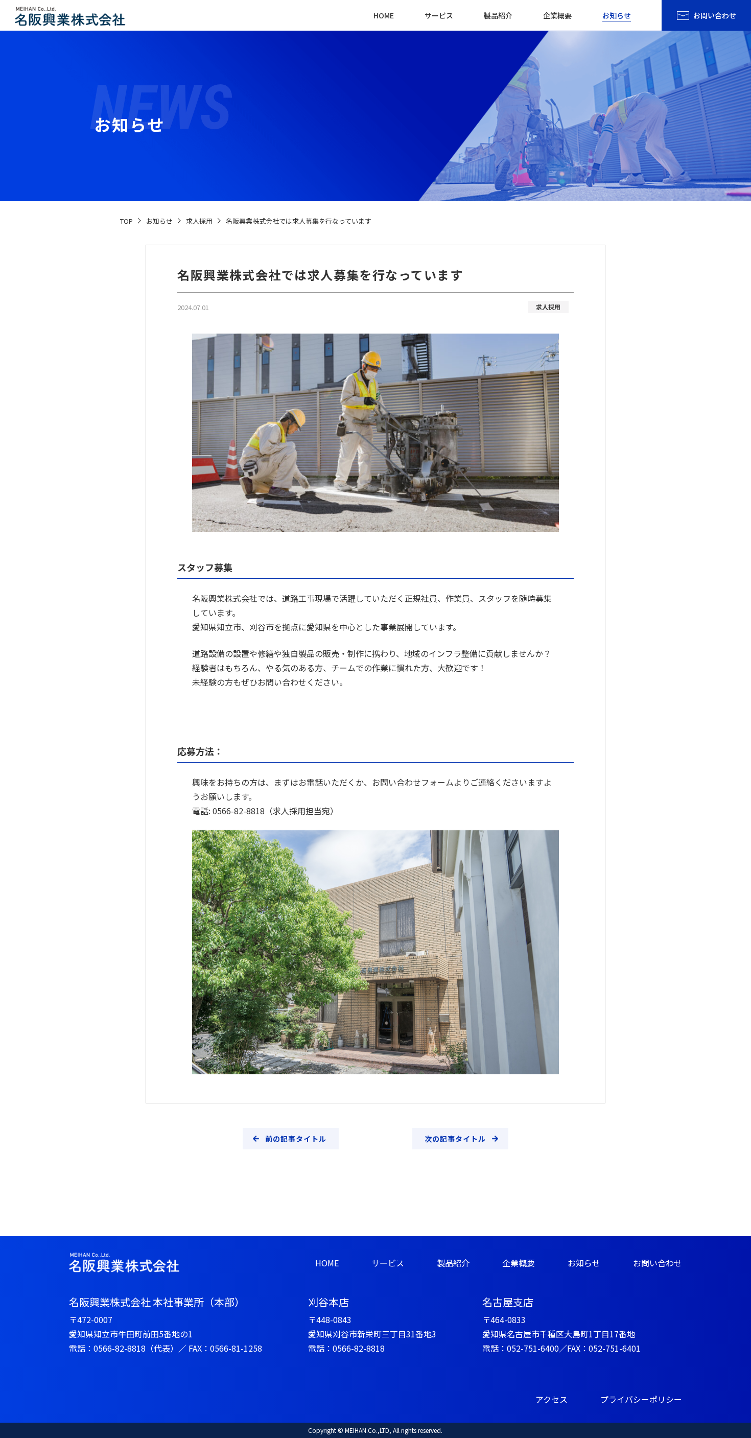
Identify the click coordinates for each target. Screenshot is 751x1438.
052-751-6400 (533, 1348)
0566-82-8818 (119, 1348)
